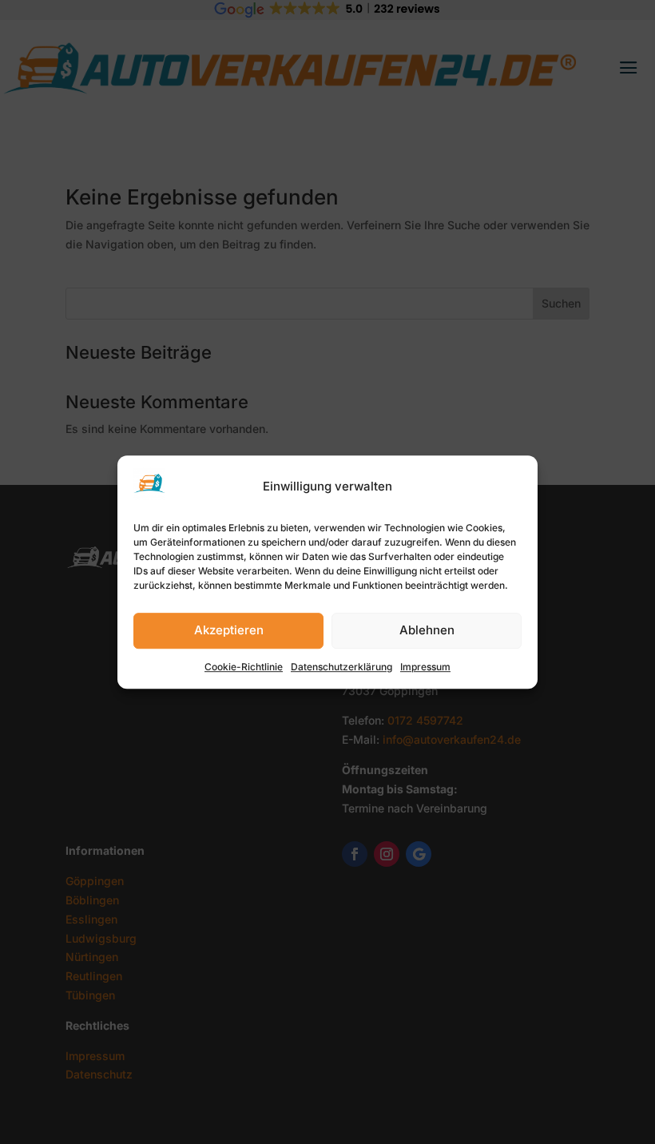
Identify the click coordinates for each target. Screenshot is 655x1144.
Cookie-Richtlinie (243, 667)
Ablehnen (427, 630)
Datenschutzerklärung (341, 667)
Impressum (425, 667)
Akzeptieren (229, 630)
